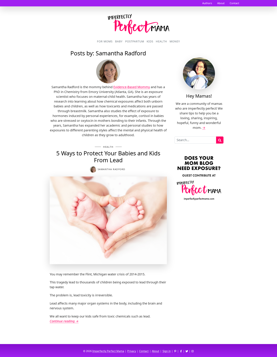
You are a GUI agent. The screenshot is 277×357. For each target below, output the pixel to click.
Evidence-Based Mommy (131, 87)
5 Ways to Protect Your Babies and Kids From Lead (108, 156)
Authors (207, 3)
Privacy (131, 351)
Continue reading (64, 321)
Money (175, 41)
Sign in (167, 351)
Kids (150, 41)
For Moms (105, 41)
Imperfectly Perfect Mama (108, 351)
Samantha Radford (111, 169)
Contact (234, 3)
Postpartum (134, 41)
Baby (119, 41)
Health (161, 41)
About (221, 3)
